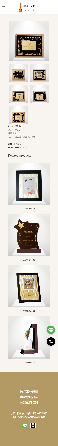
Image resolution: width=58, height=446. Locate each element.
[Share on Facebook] (20, 148)
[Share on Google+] (27, 148)
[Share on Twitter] (23, 148)
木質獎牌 (17, 144)
